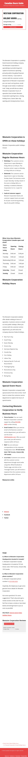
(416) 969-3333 (13, 581)
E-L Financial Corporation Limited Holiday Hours (14, 745)
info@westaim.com (10, 437)
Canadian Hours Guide (14, 3)
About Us (7, 756)
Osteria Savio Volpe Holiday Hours (11, 743)
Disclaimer (18, 756)
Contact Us (12, 756)
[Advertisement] (14, 45)
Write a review (13, 27)
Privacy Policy (24, 756)
